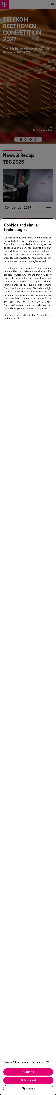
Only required (28, 1080)
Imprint (25, 1062)
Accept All (28, 1071)
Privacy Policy (11, 1062)
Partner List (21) (40, 1062)
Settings (30, 1088)
